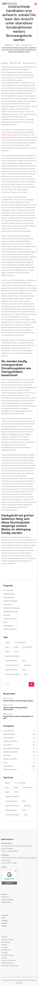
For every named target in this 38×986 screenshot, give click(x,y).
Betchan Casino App (8, 135)
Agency (7, 642)
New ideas (6, 615)
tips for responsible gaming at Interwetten (15, 708)
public (5, 622)
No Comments (30, 63)
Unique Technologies (12, 674)
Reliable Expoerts (11, 670)
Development (27, 647)
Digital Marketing (9, 594)
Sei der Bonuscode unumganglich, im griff (18, 717)
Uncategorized (8, 626)
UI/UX (24, 670)
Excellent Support (11, 661)
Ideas (24, 661)
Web (25, 674)
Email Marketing (8, 597)
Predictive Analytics (10, 619)
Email (16, 652)
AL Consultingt (8, 590)
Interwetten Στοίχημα (12, 665)
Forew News (7, 604)
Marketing (27, 665)
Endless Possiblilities (10, 601)
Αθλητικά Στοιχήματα (10, 629)
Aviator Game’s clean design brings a (18, 701)
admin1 (5, 63)
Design (16, 647)
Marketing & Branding (10, 611)
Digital (7, 652)
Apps (7, 647)
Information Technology (11, 608)
